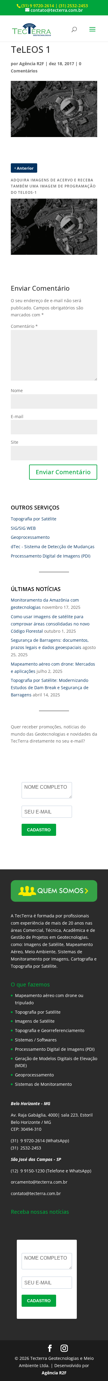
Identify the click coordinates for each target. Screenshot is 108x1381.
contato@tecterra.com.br (36, 1193)
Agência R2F (31, 63)
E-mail (17, 416)
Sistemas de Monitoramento (43, 1084)
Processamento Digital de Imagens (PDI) (50, 556)
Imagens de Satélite (35, 1021)
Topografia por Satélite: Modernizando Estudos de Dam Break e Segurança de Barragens (49, 687)
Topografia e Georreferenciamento (49, 1030)
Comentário (24, 326)
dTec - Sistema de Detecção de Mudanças (52, 546)
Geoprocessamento (30, 537)
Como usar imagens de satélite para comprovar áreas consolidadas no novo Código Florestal (50, 624)
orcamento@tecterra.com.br (39, 1182)
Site (14, 442)
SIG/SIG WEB (23, 528)
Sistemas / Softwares (36, 1040)
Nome (17, 390)
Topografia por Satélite (33, 519)
